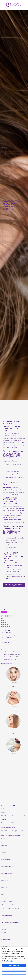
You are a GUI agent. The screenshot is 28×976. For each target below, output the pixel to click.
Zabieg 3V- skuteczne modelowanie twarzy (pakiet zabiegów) (14, 815)
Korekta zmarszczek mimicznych (8, 827)
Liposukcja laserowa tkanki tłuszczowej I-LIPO (12, 922)
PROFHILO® (4, 845)
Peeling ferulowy (5, 884)
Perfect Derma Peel (5, 859)
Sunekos (3, 838)
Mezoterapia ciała (6, 918)
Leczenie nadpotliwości (7, 915)
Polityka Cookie (9, 961)
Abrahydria (3, 852)
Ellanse (2, 894)
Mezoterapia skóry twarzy (6, 849)
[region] (14, 961)
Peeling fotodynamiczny (6, 866)
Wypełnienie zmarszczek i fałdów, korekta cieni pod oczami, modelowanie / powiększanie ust (14, 823)
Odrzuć (14, 973)
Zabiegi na (14, 682)
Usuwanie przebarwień (6, 856)
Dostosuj (14, 969)
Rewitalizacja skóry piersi (7, 904)
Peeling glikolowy (5, 880)
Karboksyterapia (5, 911)
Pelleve (2, 863)
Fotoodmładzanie (5, 870)
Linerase (3, 842)
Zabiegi (14, 753)
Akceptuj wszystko (14, 965)
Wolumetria (3, 819)
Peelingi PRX (4, 887)
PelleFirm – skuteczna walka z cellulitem (10, 908)
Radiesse (3, 812)
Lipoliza (3, 808)
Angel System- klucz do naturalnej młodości (10, 835)
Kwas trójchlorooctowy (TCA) (7, 873)
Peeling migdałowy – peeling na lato (9, 877)
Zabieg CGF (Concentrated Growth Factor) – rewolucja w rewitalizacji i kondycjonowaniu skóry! (13, 831)
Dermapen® (4, 891)
